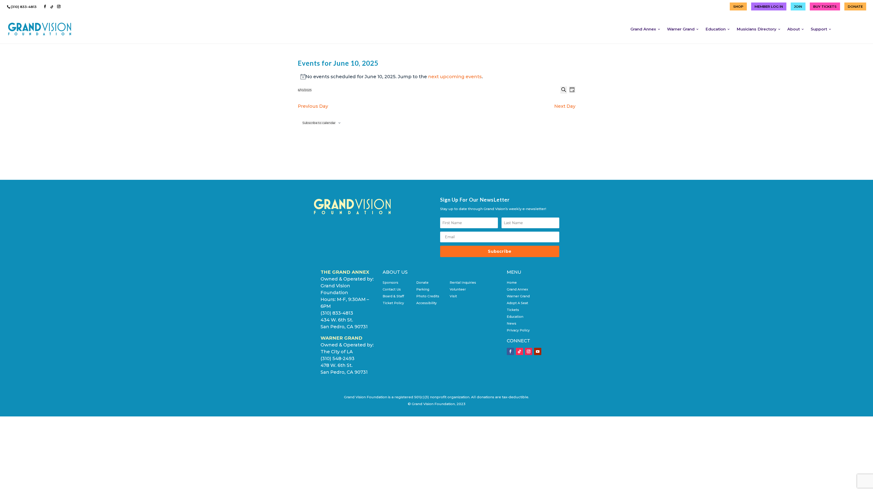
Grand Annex (643, 29)
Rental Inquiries (463, 283)
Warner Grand (681, 29)
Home (512, 283)
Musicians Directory (756, 29)
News (511, 324)
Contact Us (392, 289)
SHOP (738, 6)
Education (715, 29)
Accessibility (426, 303)
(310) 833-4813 (24, 7)
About (793, 29)
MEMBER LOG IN (769, 6)
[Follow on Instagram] (528, 351)
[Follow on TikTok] (519, 351)
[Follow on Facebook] (510, 351)
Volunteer (458, 289)
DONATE (855, 6)
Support (819, 29)
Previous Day (313, 106)
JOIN (798, 6)
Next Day (564, 106)
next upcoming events (455, 76)
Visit (453, 296)
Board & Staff (393, 296)
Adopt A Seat (517, 303)
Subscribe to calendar (319, 123)
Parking (422, 289)
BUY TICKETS (825, 6)
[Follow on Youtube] (537, 351)
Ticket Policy (393, 303)
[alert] (436, 76)
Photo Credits (427, 296)
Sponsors (390, 283)
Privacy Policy (518, 330)
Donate (422, 283)
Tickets (513, 310)
